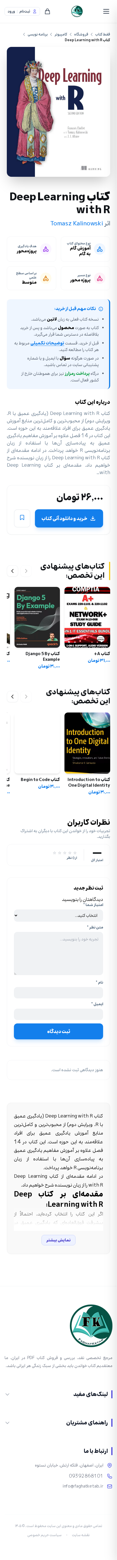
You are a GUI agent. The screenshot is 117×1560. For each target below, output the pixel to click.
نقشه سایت (81, 1535)
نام (99, 982)
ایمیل (97, 1004)
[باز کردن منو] (106, 11)
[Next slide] (12, 571)
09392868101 (86, 1476)
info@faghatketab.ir (82, 1486)
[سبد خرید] (47, 11)
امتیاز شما (93, 905)
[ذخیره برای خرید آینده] (22, 518)
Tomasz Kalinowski (77, 223)
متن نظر (95, 927)
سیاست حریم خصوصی (44, 1535)
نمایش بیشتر (58, 1240)
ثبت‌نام (24, 11)
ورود (11, 11)
